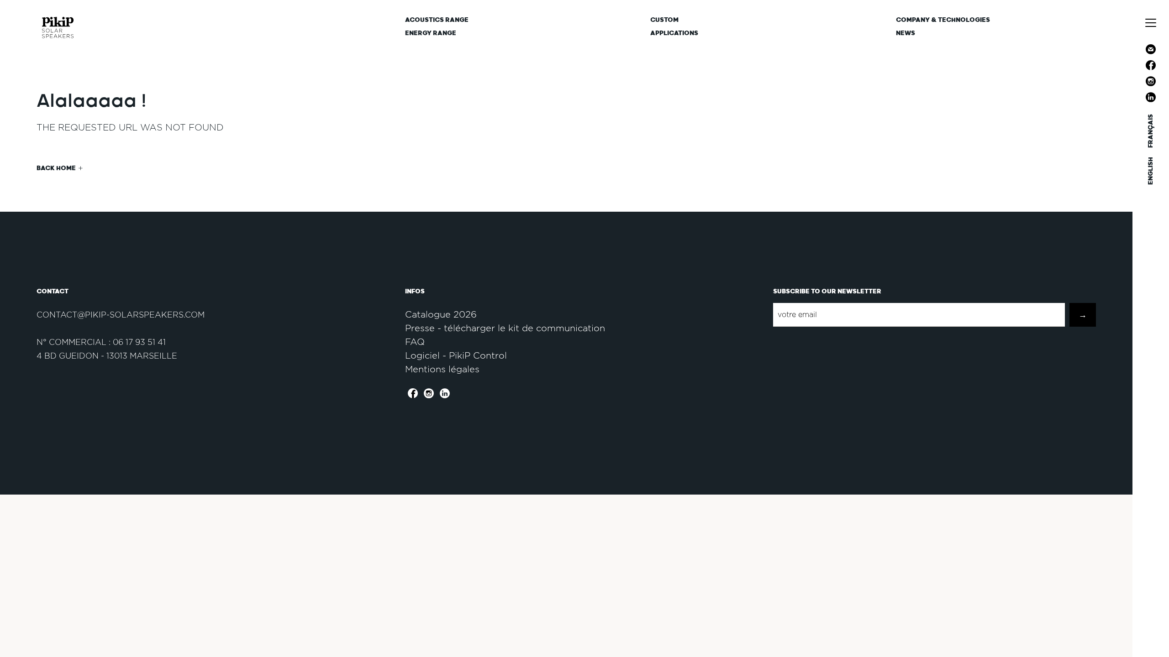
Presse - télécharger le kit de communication (505, 328)
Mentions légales (442, 369)
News (905, 33)
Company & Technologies (943, 20)
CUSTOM (664, 20)
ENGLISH (1150, 171)
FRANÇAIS (1150, 131)
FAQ (415, 341)
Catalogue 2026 (441, 314)
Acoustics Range (437, 20)
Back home (56, 168)
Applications (674, 33)
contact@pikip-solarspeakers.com (121, 314)
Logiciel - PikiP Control (456, 355)
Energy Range (430, 33)
